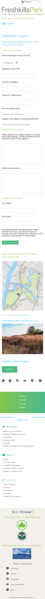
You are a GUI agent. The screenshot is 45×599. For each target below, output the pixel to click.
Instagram (15, 579)
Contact (7, 487)
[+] (35, 597)
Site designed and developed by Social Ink (21, 597)
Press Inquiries (9, 484)
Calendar (22, 400)
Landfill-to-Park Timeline (15, 361)
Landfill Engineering (12, 465)
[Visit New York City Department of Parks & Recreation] (22, 529)
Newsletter (8, 490)
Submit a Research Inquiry (14, 434)
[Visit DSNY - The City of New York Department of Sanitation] (22, 540)
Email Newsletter (17, 584)
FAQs (6, 459)
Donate (9, 369)
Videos (22, 396)
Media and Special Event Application (19, 446)
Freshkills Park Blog (12, 496)
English (27, 2)
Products (22, 403)
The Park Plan (9, 462)
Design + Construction (13, 471)
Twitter (13, 574)
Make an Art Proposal (12, 431)
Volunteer (8, 437)
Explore (9, 23)
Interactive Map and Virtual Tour (20, 320)
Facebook (15, 568)
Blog (12, 590)
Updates (22, 407)
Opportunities (9, 440)
